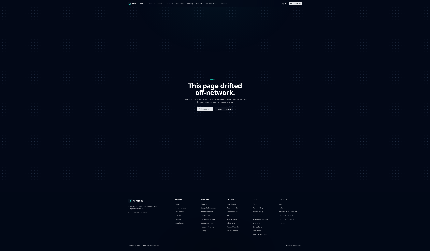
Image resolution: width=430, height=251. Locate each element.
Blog (280, 204)
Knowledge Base (233, 208)
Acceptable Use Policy (261, 219)
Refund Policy (258, 212)
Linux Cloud (205, 215)
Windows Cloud (207, 212)
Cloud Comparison (286, 215)
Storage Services (207, 223)
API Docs (230, 215)
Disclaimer (257, 231)
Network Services (207, 227)
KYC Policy (257, 223)
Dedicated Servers (208, 219)
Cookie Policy (258, 227)
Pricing (190, 3)
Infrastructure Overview (288, 212)
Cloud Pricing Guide (286, 219)
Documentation (233, 212)
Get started (294, 3)
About (177, 204)
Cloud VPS (169, 3)
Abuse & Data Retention (262, 234)
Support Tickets (233, 227)
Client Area (231, 223)
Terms (255, 204)
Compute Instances (155, 3)
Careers (178, 219)
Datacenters (179, 212)
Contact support (222, 109)
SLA (254, 215)
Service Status (232, 219)
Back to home (206, 109)
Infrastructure (211, 3)
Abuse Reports (232, 231)
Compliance (179, 223)
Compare (223, 3)
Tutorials (282, 223)
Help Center (231, 204)
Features (199, 3)
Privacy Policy (258, 208)
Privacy (293, 246)
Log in (284, 3)
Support (299, 246)
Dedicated (180, 3)
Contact (178, 215)
